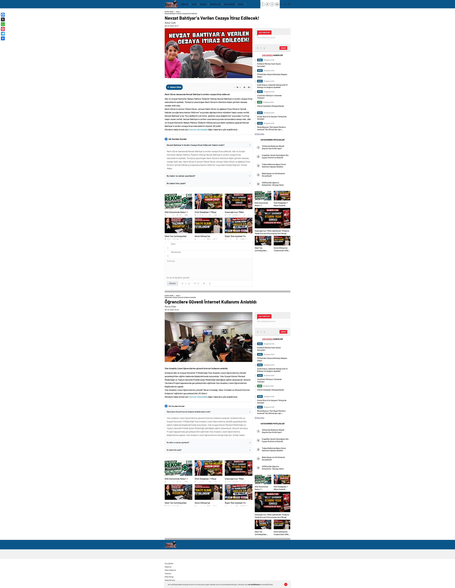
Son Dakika (169, 563)
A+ (249, 87)
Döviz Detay (169, 577)
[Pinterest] (2, 29)
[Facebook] (2, 14)
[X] (2, 19)
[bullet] (198, 283)
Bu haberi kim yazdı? (208, 183)
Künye (240, 4)
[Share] (2, 38)
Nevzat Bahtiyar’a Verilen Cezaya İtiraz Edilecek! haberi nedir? (208, 145)
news (178, 12)
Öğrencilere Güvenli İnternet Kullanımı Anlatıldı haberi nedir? (208, 411)
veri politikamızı (254, 584)
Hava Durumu (215, 4)
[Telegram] (2, 33)
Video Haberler (170, 570)
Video (194, 4)
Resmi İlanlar (229, 4)
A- (244, 87)
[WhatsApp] (2, 24)
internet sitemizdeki (198, 129)
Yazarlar (203, 4)
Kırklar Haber (169, 12)
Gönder (172, 283)
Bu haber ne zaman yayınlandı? (208, 176)
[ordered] (195, 283)
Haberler (184, 4)
